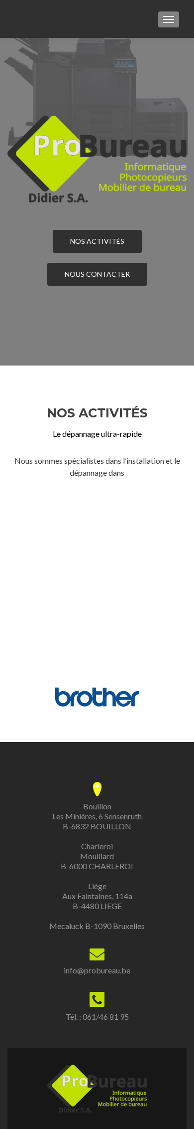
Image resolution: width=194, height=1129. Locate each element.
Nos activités (97, 241)
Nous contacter (97, 274)
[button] (19, 697)
